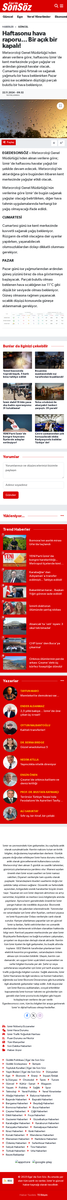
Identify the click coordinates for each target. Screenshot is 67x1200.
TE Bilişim (42, 1195)
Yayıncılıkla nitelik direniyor (38, 764)
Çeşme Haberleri (16, 1111)
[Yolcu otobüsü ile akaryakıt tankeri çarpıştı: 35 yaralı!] (49, 391)
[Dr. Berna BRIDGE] (10, 744)
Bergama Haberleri (17, 1103)
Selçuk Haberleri (15, 1147)
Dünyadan (52, 1072)
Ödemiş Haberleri (16, 1143)
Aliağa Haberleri (15, 1095)
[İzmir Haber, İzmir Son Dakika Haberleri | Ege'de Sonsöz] (17, 6)
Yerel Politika (29, 1091)
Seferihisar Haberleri (44, 1143)
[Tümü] (62, 515)
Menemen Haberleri (17, 1139)
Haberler (8, 27)
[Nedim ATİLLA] (10, 762)
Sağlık (36, 1087)
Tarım (43, 1080)
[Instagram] (40, 1016)
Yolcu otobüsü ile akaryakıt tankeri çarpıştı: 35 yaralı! (46, 405)
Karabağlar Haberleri (18, 1123)
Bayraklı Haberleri (42, 1099)
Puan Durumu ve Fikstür (20, 1038)
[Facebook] (27, 1016)
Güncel (8, 16)
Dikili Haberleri (14, 1115)
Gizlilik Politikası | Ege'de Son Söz (25, 1060)
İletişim (37, 1064)
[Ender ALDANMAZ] (10, 710)
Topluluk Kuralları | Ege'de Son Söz (26, 1068)
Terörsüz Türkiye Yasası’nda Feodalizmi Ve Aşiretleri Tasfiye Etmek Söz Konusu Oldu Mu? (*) (41, 799)
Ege (20, 16)
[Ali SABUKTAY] (10, 813)
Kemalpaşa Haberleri (46, 1127)
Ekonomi (21, 1075)
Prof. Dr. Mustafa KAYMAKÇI (39, 792)
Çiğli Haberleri (39, 1111)
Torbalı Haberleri (15, 1151)
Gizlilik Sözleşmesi (16, 1064)
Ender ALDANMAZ (32, 706)
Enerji (34, 1075)
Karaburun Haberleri (47, 1123)
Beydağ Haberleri (43, 1103)
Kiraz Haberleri (14, 1131)
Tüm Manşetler (16, 1042)
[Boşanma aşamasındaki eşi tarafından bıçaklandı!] (49, 360)
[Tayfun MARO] (10, 693)
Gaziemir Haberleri (17, 1119)
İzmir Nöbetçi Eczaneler (21, 1026)
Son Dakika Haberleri (19, 1046)
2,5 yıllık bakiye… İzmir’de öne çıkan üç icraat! (40, 713)
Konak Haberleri (15, 1135)
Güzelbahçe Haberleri (46, 1119)
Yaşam (9, 1087)
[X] (33, 1016)
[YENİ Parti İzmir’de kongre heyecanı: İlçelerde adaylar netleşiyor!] (17, 422)
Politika (23, 1087)
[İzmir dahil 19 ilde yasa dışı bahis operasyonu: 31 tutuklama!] (17, 391)
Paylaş (10, 142)
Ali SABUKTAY (29, 811)
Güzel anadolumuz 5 (34, 747)
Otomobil (28, 1080)
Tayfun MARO (29, 691)
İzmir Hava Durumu (18, 1030)
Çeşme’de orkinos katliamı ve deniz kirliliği (39, 781)
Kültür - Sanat (27, 1083)
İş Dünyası (11, 1080)
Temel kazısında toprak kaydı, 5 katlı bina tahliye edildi (16, 374)
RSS (9, 1180)
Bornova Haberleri (16, 1107)
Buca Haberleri (41, 1107)
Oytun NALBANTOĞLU (35, 725)
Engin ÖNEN (28, 775)
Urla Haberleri (39, 1151)
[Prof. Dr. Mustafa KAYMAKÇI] (10, 796)
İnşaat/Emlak (50, 1075)
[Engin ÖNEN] (10, 779)
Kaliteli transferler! (32, 730)
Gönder (11, 495)
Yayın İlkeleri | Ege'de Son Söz (23, 1072)
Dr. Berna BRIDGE (32, 742)
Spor (48, 1087)
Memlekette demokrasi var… (39, 695)
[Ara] (56, 6)
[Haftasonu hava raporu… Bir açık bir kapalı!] (33, 118)
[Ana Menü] (61, 6)
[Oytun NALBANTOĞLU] (10, 727)
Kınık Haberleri (37, 1131)
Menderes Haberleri (42, 1135)
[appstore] (23, 1162)
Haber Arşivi (14, 1050)
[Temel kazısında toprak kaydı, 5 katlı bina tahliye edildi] (17, 360)
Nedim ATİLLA (29, 759)
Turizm (55, 1080)
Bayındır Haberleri (16, 1099)
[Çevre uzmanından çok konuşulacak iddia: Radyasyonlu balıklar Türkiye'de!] (49, 422)
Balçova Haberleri (40, 1095)
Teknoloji (11, 1091)
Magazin (46, 1083)
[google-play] (42, 1162)
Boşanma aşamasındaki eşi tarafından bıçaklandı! (49, 374)
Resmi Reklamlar (15, 1154)
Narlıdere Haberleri (46, 1139)
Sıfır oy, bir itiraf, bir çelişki (37, 815)
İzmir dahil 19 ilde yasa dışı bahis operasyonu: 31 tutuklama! (17, 405)
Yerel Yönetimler (39, 16)
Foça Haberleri (36, 1115)
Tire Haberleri (38, 1147)
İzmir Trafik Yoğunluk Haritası (23, 1034)
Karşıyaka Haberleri (17, 1127)
